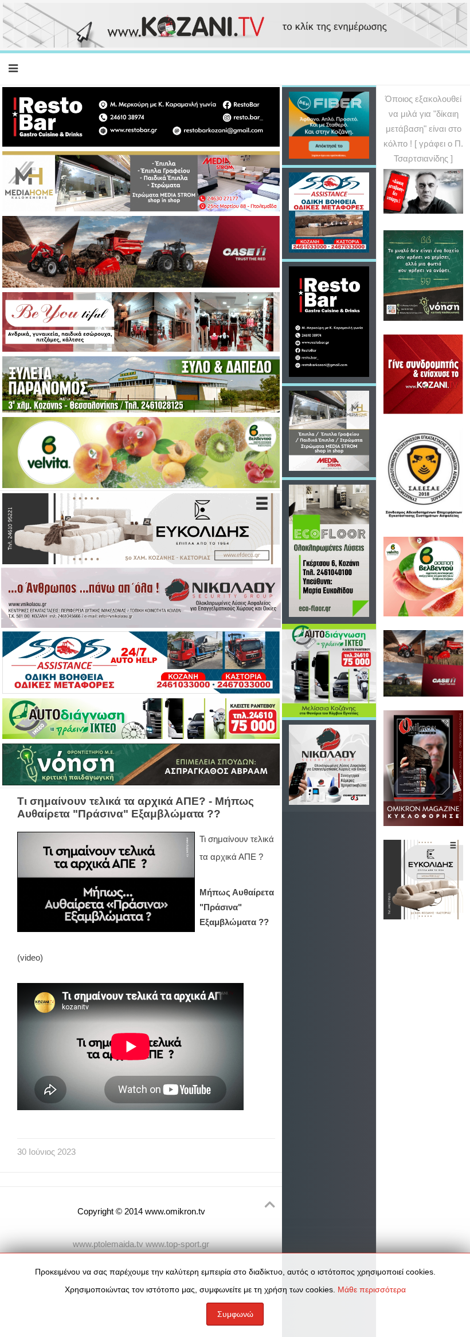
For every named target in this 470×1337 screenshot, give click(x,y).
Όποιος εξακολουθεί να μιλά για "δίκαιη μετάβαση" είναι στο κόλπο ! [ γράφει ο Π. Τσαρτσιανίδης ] (423, 129)
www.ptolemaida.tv (108, 1244)
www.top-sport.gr (177, 1244)
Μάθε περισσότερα (372, 1289)
